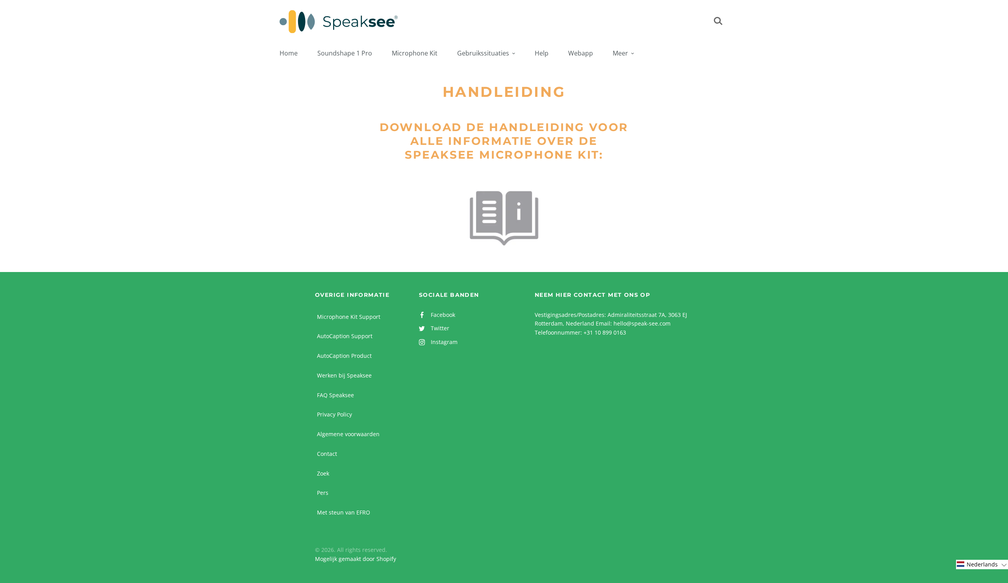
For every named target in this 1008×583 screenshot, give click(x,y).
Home (289, 53)
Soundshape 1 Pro (344, 53)
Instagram (444, 342)
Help (541, 53)
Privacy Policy (334, 414)
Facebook (443, 314)
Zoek (323, 473)
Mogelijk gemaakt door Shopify (355, 559)
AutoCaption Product (344, 355)
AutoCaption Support (344, 336)
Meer (620, 53)
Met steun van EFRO (343, 512)
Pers (322, 492)
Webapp (580, 53)
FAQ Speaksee (335, 395)
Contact (327, 453)
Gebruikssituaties (483, 53)
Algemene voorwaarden (348, 434)
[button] (982, 564)
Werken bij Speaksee (344, 375)
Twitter (440, 328)
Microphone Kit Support (348, 316)
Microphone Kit (414, 53)
